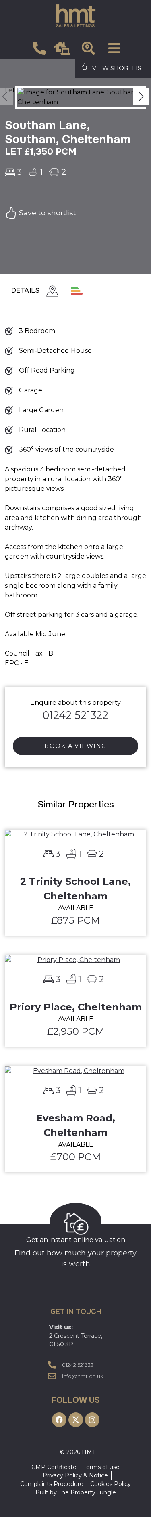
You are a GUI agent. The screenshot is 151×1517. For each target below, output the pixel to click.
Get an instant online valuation (75, 1240)
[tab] (64, 291)
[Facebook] (59, 1419)
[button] (141, 96)
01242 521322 (75, 715)
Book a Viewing (75, 746)
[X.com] (75, 1419)
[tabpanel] (75, 506)
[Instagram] (92, 1419)
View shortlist (118, 68)
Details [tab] (25, 290)
